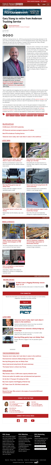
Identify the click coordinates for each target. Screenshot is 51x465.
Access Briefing (22, 436)
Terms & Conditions (29, 462)
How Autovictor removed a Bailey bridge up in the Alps (36, 160)
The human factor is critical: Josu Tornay (12, 210)
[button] (47, 286)
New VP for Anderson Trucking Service (14, 133)
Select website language (33, 1)
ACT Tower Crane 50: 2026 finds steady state (15, 384)
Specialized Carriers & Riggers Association (35, 114)
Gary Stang (12, 115)
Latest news (6, 140)
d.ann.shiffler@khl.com (17, 405)
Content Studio (43, 459)
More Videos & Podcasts (41, 276)
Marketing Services (40, 446)
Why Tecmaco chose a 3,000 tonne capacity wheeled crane (20, 373)
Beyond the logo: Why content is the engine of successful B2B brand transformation (22, 392)
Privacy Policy (13, 459)
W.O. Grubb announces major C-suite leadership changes (37, 210)
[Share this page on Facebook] (4, 35)
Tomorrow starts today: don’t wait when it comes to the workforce (22, 137)
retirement (18, 115)
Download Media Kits (40, 449)
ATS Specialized (23, 114)
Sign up (25, 302)
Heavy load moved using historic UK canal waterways (37, 185)
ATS (46, 114)
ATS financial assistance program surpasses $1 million (18, 130)
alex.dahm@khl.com (38, 405)
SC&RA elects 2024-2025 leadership (13, 127)
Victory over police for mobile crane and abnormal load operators (22, 376)
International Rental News (25, 444)
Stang (7, 115)
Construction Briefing (24, 440)
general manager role (40, 99)
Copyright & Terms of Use (18, 462)
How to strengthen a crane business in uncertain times (13, 267)
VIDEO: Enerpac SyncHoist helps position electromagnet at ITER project (12, 241)
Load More (25, 345)
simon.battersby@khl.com (17, 411)
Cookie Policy (20, 459)
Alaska (35, 115)
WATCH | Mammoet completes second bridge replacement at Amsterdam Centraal (35, 241)
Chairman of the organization (15, 85)
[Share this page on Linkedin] (9, 35)
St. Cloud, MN (40, 115)
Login (43, 4)
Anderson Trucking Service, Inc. (12, 114)
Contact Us (26, 459)
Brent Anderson (30, 115)
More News (45, 217)
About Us (7, 459)
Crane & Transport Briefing (25, 438)
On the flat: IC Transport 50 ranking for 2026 (15, 379)
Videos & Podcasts (8, 222)
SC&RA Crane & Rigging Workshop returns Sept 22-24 (30, 284)
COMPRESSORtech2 (24, 446)
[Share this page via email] (12, 35)
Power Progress (22, 448)
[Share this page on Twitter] (6, 35)
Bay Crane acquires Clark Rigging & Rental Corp (16, 382)
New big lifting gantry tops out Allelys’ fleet (12, 185)
